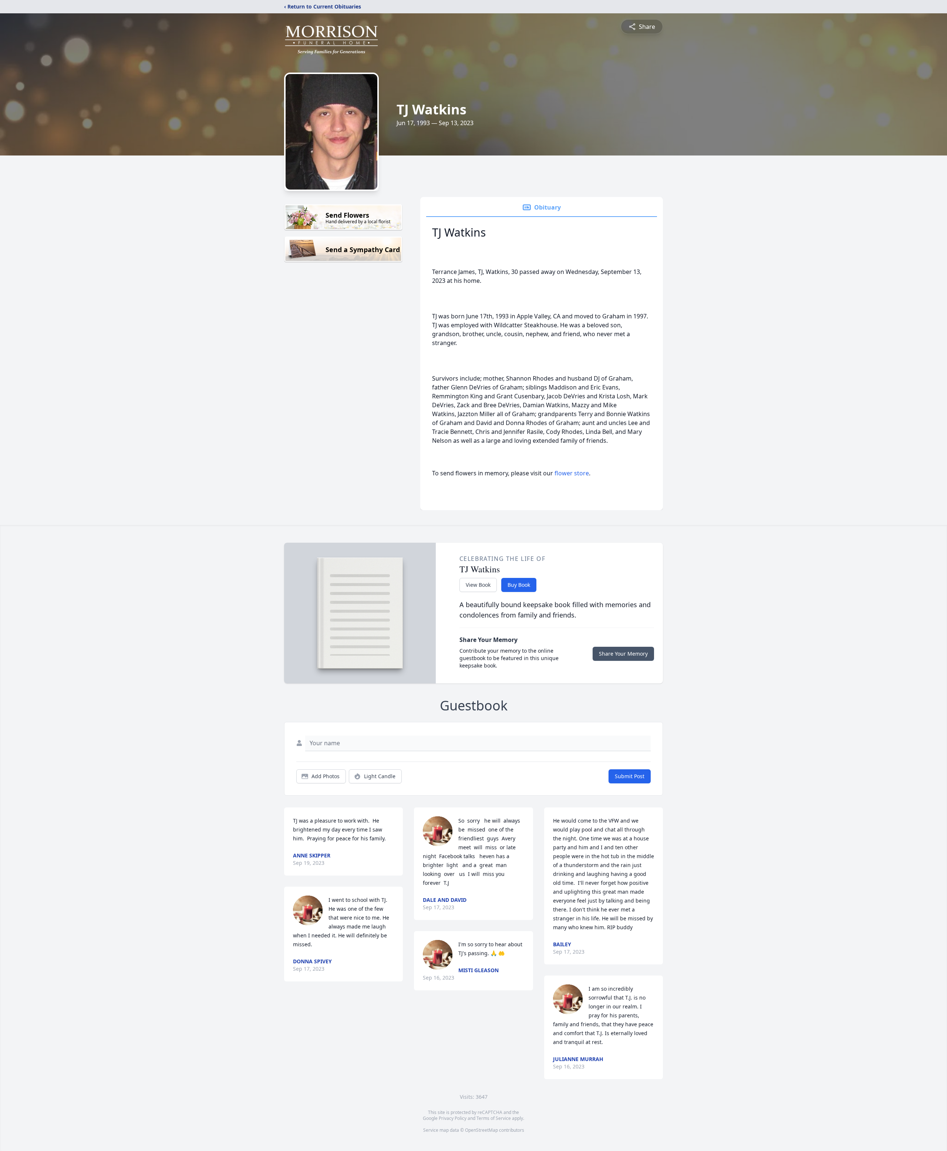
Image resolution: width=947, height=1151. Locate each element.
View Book (478, 584)
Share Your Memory (623, 653)
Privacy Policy (452, 1118)
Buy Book (519, 584)
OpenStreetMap (481, 1130)
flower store (572, 473)
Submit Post (629, 776)
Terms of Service (493, 1118)
